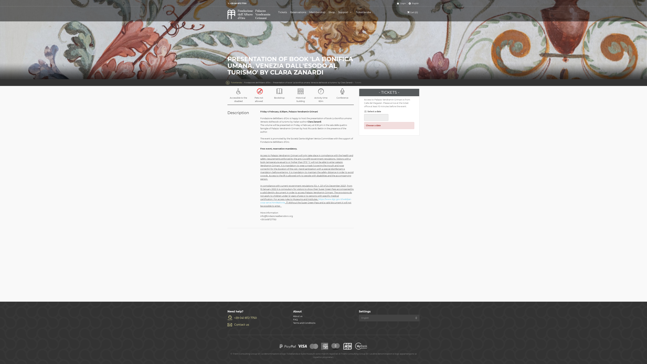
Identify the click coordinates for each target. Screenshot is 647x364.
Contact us (241, 324)
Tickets (282, 12)
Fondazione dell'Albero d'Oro (257, 82)
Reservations (298, 12)
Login (403, 3)
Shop (332, 12)
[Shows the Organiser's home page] (249, 14)
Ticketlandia (363, 12)
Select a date (374, 111)
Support (343, 12)
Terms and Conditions (304, 323)
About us (297, 316)
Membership (317, 12)
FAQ (295, 319)
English (415, 3)
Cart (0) (414, 12)
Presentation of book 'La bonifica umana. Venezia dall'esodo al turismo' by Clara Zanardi (312, 82)
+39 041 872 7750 (245, 318)
